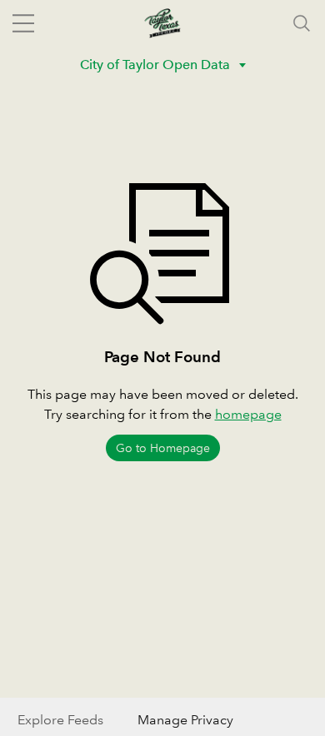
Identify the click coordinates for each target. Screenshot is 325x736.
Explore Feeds (60, 720)
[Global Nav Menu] (23, 23)
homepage (248, 414)
